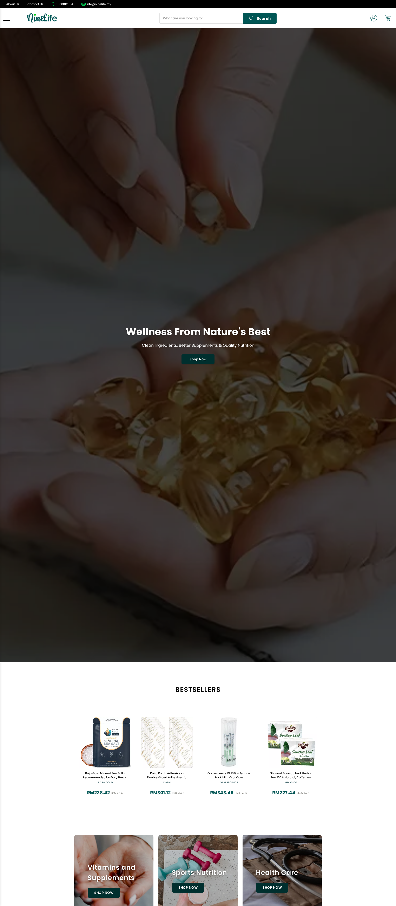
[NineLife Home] (42, 18)
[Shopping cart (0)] (388, 18)
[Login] (374, 18)
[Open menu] (6, 18)
